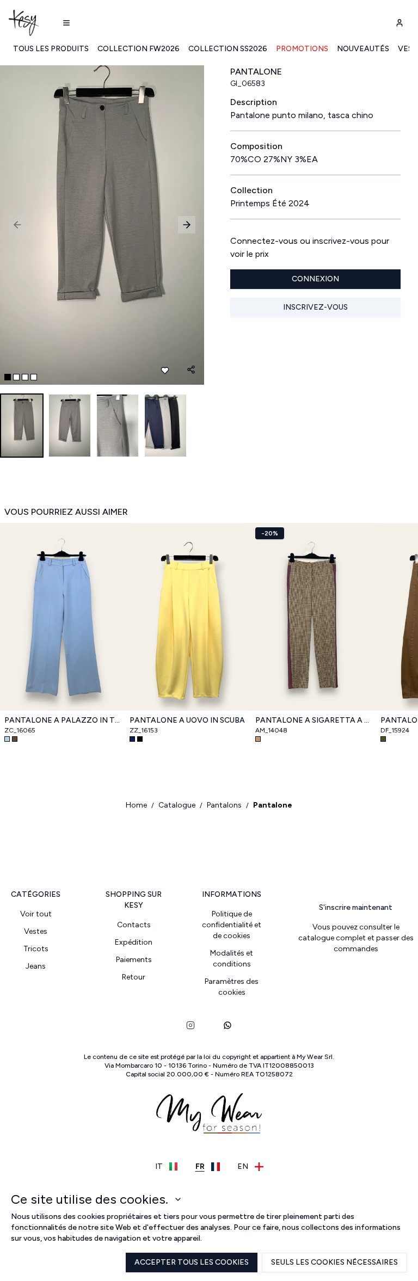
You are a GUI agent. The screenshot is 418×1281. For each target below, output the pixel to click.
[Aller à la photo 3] (25, 377)
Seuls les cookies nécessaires (334, 1262)
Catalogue (176, 805)
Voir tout (36, 914)
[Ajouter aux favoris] (165, 370)
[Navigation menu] (66, 23)
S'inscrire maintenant (355, 907)
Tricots (35, 948)
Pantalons (224, 805)
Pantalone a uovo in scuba (187, 720)
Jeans (36, 966)
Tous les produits (51, 48)
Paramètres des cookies (232, 987)
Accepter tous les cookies (191, 1262)
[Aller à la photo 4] (33, 377)
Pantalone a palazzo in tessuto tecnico (62, 720)
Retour (133, 977)
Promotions (302, 48)
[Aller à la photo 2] (16, 377)
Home (136, 805)
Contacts (134, 924)
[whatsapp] (227, 1025)
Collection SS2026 (227, 48)
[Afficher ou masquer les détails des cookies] (178, 1199)
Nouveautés (363, 48)
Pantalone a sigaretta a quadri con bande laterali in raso (313, 720)
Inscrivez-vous (315, 307)
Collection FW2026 (138, 48)
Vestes (35, 931)
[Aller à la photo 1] (7, 377)
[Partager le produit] (191, 369)
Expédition (133, 942)
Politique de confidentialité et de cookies (231, 924)
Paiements (134, 959)
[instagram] (190, 1025)
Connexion (315, 279)
